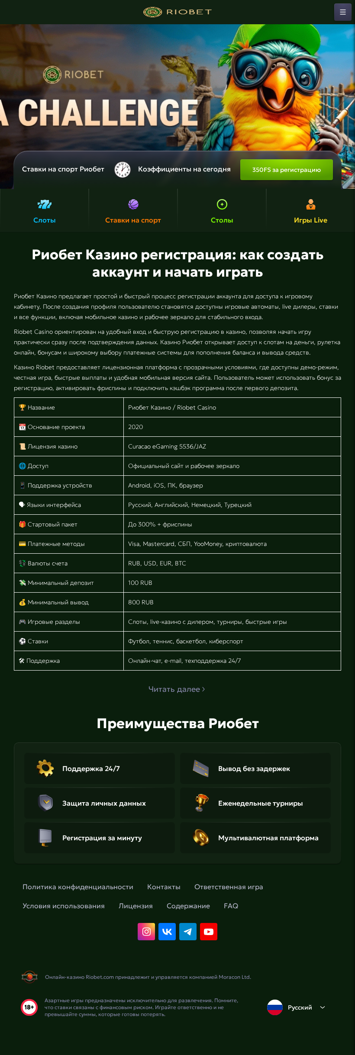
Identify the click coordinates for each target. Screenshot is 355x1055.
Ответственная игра (228, 886)
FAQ (231, 905)
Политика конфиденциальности (78, 886)
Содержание (188, 905)
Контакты (164, 886)
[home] (177, 12)
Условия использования (64, 905)
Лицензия (136, 905)
